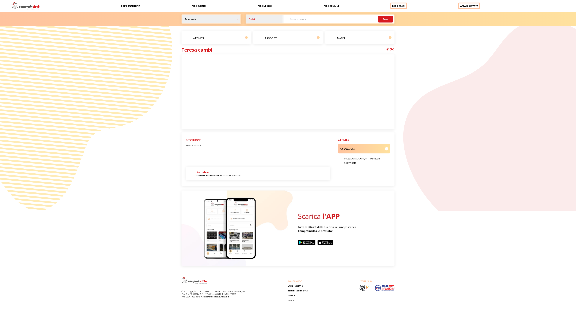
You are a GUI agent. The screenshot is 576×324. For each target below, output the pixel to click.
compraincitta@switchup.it (217, 296)
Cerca (385, 19)
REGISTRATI (398, 5)
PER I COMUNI (331, 5)
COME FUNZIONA (130, 5)
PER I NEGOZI (265, 5)
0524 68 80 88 (192, 296)
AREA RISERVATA (469, 5)
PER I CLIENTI (199, 5)
